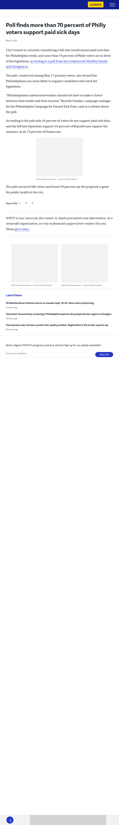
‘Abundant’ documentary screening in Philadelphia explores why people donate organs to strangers (59, 314)
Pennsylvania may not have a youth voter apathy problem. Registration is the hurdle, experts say (57, 325)
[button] (9, 820)
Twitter (26, 203)
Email (32, 203)
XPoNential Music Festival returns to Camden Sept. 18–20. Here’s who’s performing (50, 303)
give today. (22, 229)
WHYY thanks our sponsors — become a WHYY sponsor (56, 179)
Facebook (20, 203)
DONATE (97, 4)
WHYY (11, 5)
